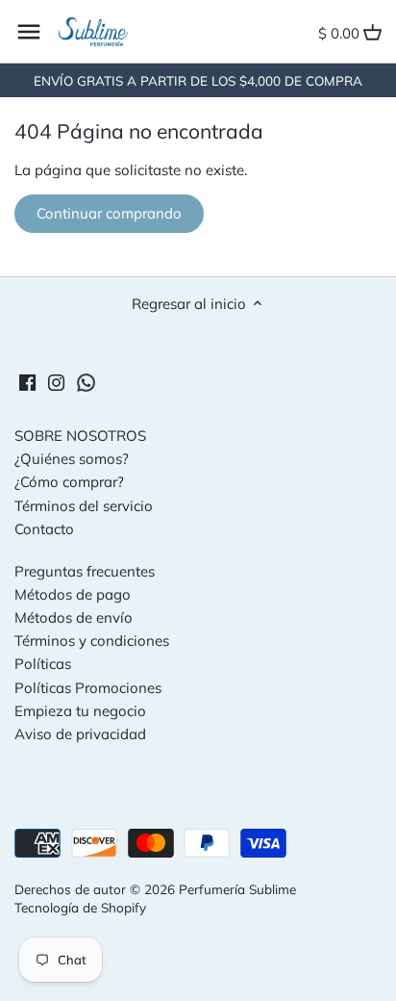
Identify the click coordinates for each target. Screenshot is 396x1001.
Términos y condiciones (91, 640)
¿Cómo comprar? (69, 482)
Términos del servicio (83, 506)
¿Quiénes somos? (71, 458)
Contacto (44, 529)
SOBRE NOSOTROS (80, 435)
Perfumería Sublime (237, 889)
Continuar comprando (109, 213)
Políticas (42, 663)
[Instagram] (56, 381)
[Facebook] (27, 381)
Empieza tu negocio (80, 711)
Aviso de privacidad (80, 734)
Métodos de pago (72, 594)
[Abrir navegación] (28, 31)
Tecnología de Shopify (80, 907)
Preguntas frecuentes (84, 571)
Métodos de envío (73, 617)
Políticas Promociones (87, 688)
